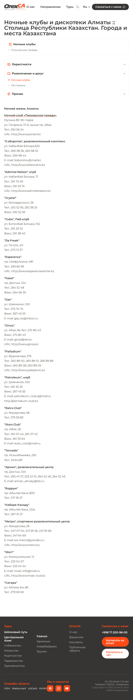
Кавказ (42, 636)
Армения (43, 641)
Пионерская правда (24, 50)
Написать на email (115, 642)
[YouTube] (67, 688)
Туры (69, 6)
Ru (85, 7)
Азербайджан (47, 646)
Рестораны (18, 85)
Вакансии (76, 637)
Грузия (42, 651)
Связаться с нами (108, 6)
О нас (30, 7)
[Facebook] (50, 688)
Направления (50, 6)
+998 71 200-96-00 (114, 632)
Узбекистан (12, 645)
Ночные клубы (20, 80)
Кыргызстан (13, 655)
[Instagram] (58, 688)
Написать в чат (114, 653)
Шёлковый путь (15, 632)
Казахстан (11, 650)
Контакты (76, 642)
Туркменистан (14, 665)
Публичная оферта (77, 649)
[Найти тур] (78, 7)
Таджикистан (13, 660)
